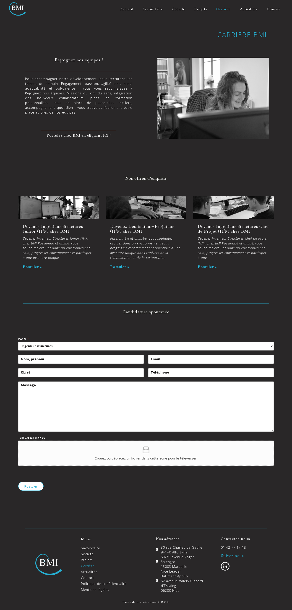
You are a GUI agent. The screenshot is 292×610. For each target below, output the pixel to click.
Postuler (31, 486)
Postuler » (32, 267)
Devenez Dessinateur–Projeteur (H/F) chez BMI (142, 229)
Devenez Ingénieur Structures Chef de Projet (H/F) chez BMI (233, 229)
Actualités (249, 9)
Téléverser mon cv (31, 438)
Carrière (223, 9)
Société (178, 9)
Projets (200, 9)
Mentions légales (95, 589)
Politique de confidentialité (104, 583)
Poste (23, 339)
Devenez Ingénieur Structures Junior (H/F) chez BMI (53, 229)
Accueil (126, 9)
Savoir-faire (153, 9)
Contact (274, 9)
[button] (78, 135)
